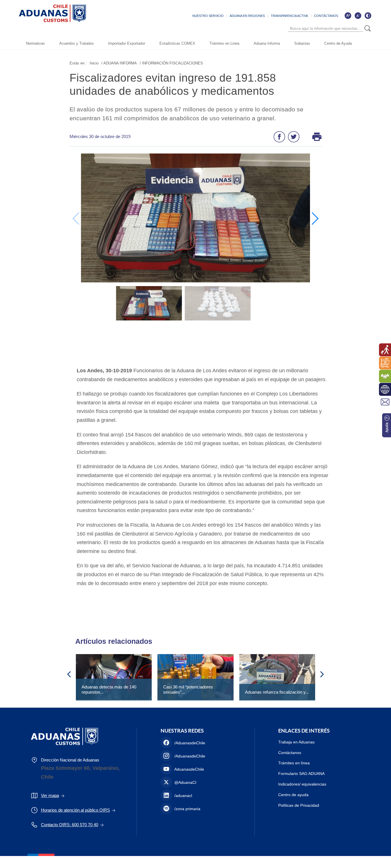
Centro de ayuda (293, 794)
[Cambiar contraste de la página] (368, 15)
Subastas (302, 43)
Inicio (94, 63)
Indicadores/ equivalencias (302, 784)
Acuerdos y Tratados (76, 43)
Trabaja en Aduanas (296, 742)
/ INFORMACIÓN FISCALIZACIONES (171, 63)
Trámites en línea (294, 763)
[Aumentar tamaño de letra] (348, 15)
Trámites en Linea (224, 43)
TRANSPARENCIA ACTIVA (289, 15)
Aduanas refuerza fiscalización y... (277, 692)
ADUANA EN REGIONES (247, 15)
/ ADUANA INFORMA (119, 63)
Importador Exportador (126, 43)
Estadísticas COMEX (177, 43)
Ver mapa (50, 795)
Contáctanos (289, 752)
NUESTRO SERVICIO (208, 15)
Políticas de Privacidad (298, 805)
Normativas (35, 43)
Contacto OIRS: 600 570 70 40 (69, 824)
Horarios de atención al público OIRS (75, 810)
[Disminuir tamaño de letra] (358, 15)
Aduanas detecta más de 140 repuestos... (109, 689)
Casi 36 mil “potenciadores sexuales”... (188, 689)
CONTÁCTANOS (326, 15)
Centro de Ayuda (338, 43)
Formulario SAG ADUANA (301, 773)
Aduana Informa (267, 43)
